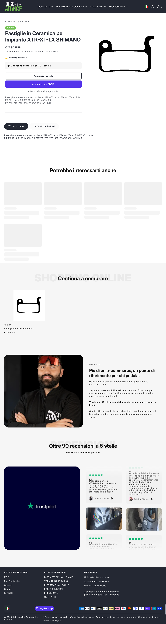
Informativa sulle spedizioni (144, 617)
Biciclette (44, 7)
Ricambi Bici (96, 7)
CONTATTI (50, 597)
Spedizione (28, 51)
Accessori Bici (117, 7)
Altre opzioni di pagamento (43, 91)
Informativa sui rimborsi (55, 617)
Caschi (8, 585)
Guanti (7, 589)
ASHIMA (10, 28)
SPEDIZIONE (51, 593)
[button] (146, 7)
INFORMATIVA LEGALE (56, 585)
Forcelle (8, 593)
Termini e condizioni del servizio (112, 617)
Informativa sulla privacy (81, 617)
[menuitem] (23, 577)
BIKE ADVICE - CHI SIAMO (58, 577)
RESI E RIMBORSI (53, 589)
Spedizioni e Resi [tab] (46, 126)
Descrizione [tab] (18, 126)
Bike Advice (19, 617)
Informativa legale (52, 620)
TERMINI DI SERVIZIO (56, 581)
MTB (6, 577)
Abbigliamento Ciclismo (70, 7)
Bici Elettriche (12, 581)
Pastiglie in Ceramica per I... (20, 328)
